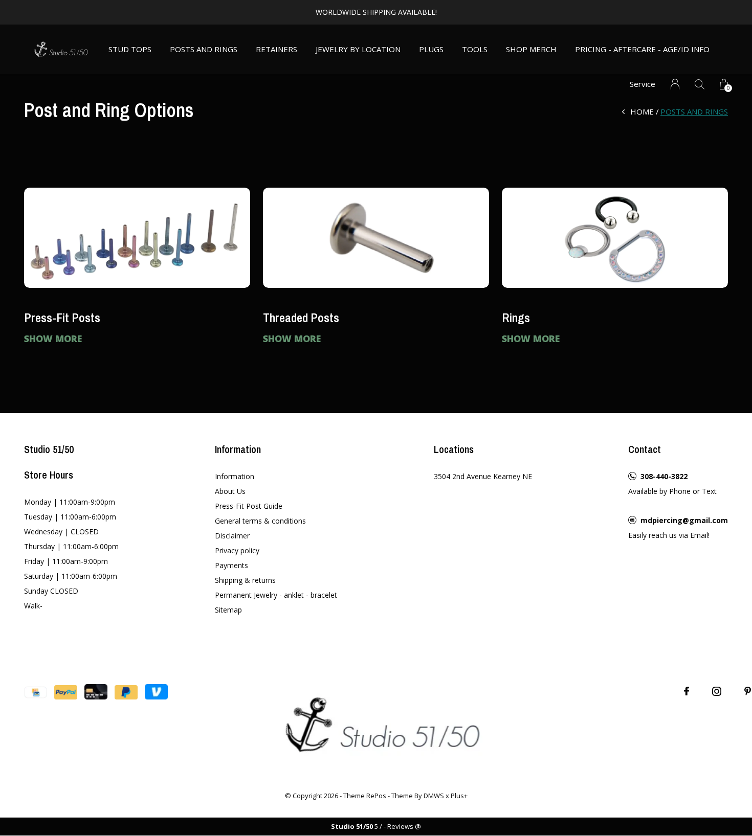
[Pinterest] (747, 691)
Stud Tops (129, 49)
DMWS (434, 795)
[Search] (699, 84)
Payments (231, 565)
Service (642, 84)
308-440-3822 (664, 476)
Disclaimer (232, 535)
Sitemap (228, 610)
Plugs (431, 49)
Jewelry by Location (358, 49)
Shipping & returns (245, 580)
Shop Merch (531, 49)
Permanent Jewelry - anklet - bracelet (276, 595)
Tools (475, 49)
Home (642, 111)
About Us (230, 491)
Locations (454, 449)
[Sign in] (675, 84)
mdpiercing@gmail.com (684, 520)
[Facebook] (686, 691)
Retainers (276, 49)
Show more (53, 338)
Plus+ (459, 795)
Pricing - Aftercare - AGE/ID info (642, 49)
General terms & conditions (260, 521)
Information (234, 476)
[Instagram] (716, 691)
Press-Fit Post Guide (248, 506)
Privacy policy (237, 550)
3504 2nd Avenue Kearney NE (483, 476)
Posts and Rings (203, 49)
